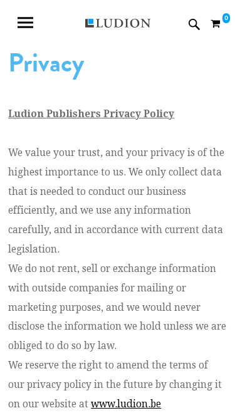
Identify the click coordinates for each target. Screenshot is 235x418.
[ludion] (117, 24)
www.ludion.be (126, 404)
